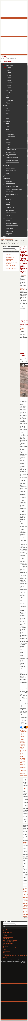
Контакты (5, 952)
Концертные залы (7, 932)
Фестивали (5, 930)
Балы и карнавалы (10, 265)
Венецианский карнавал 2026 (10, 940)
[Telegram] (14, 36)
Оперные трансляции (11, 268)
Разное (7, 269)
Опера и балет (9, 259)
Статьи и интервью (10, 266)
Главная (2, 239)
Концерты (8, 260)
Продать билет (6, 951)
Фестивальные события (11, 262)
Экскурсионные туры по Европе (11, 948)
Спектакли (8, 263)
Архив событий (9, 239)
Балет (21, 731)
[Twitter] (14, 54)
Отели (4, 949)
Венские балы (6, 938)
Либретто (5, 935)
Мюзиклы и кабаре (8, 943)
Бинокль (4, 57)
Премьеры (8, 254)
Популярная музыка (8, 944)
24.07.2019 (23, 275)
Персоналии (6, 934)
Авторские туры (10, 257)
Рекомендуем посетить (11, 256)
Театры (5, 929)
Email (24, 885)
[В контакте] (14, 18)
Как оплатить (6, 954)
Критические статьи (8, 937)
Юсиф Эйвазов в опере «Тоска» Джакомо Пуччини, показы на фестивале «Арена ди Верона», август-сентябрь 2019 (23, 742)
